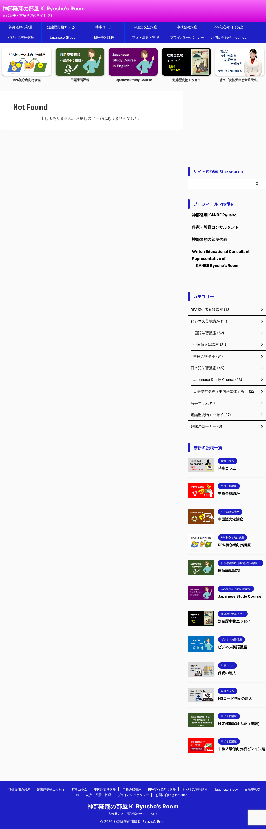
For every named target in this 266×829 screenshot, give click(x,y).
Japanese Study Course (133, 80)
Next (259, 60)
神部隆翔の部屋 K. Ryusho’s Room (44, 8)
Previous (7, 60)
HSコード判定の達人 (235, 698)
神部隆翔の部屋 (20, 27)
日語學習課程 (104, 37)
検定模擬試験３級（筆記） (240, 723)
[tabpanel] (26, 66)
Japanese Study (62, 37)
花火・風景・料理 (145, 37)
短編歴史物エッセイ (62, 27)
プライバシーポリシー (187, 37)
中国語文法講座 (145, 27)
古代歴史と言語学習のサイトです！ (133, 814)
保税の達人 (227, 673)
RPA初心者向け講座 (228, 27)
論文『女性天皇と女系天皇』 (240, 80)
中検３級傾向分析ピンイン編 (241, 748)
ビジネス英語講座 (20, 37)
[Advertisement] (227, 123)
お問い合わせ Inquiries (228, 37)
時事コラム (103, 27)
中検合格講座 (187, 27)
